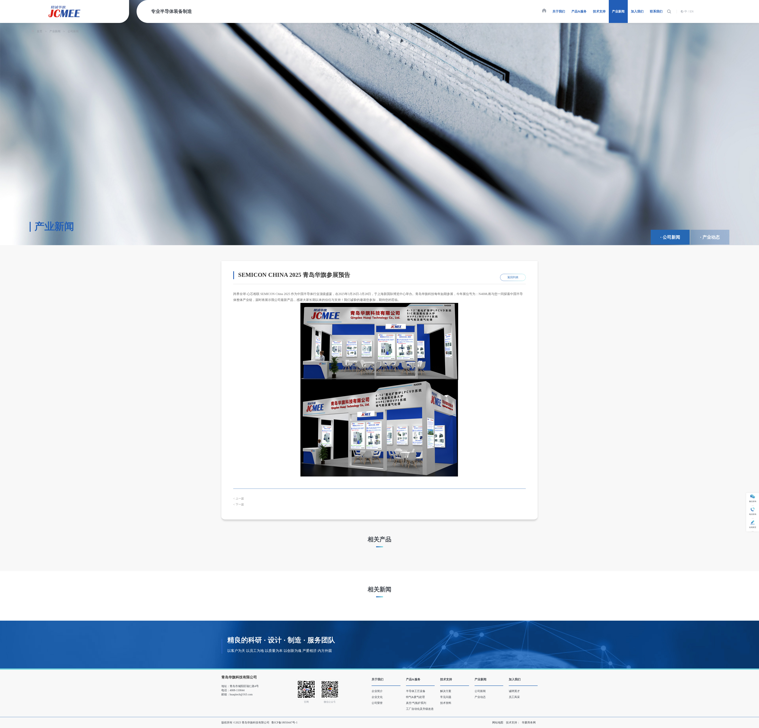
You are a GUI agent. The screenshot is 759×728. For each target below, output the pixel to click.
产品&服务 (579, 11)
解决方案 (445, 691)
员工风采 (514, 697)
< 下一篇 (238, 504)
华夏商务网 (529, 722)
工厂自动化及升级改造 (420, 708)
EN (692, 11)
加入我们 (637, 11)
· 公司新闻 (670, 237)
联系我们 (656, 11)
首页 (39, 31)
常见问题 (445, 697)
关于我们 (558, 11)
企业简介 (377, 691)
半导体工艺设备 (415, 691)
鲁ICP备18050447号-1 (284, 722)
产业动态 (480, 697)
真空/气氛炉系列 (416, 703)
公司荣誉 (377, 703)
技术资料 (445, 703)
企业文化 (377, 697)
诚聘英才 (514, 691)
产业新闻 (618, 11)
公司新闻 (73, 31)
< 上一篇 (238, 498)
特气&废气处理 (415, 697)
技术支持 (599, 11)
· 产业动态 (710, 237)
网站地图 (497, 722)
